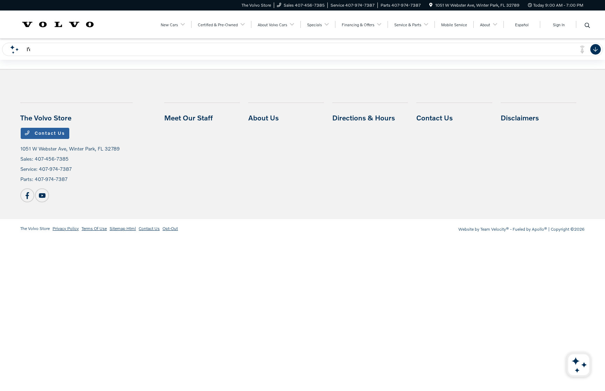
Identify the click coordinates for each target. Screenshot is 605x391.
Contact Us (49, 133)
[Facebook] (27, 195)
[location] (430, 5)
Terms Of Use (94, 228)
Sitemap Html (123, 228)
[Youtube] (42, 195)
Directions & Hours (363, 117)
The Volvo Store (35, 228)
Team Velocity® (494, 229)
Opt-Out (170, 228)
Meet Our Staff (188, 117)
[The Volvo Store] (58, 23)
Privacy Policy (66, 228)
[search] (587, 25)
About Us (263, 117)
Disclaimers (520, 117)
